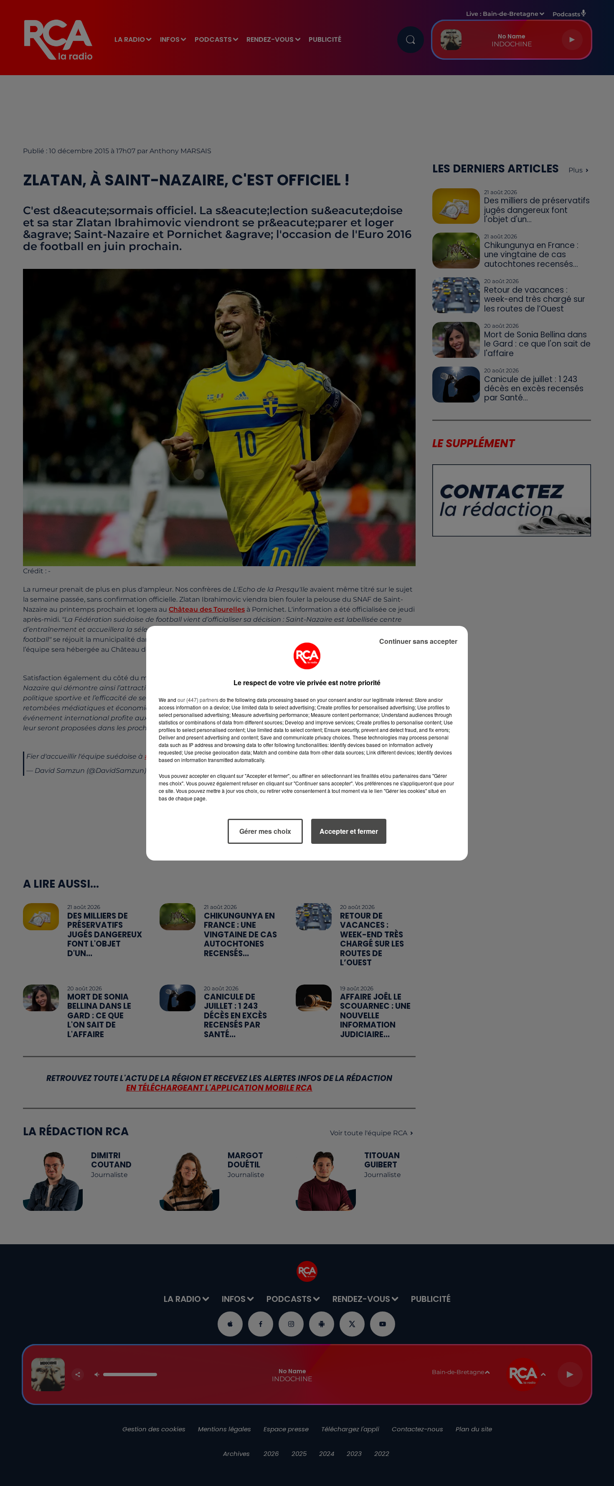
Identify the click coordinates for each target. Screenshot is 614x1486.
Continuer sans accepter (418, 641)
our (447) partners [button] (198, 699)
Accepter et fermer (349, 831)
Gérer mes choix (265, 831)
